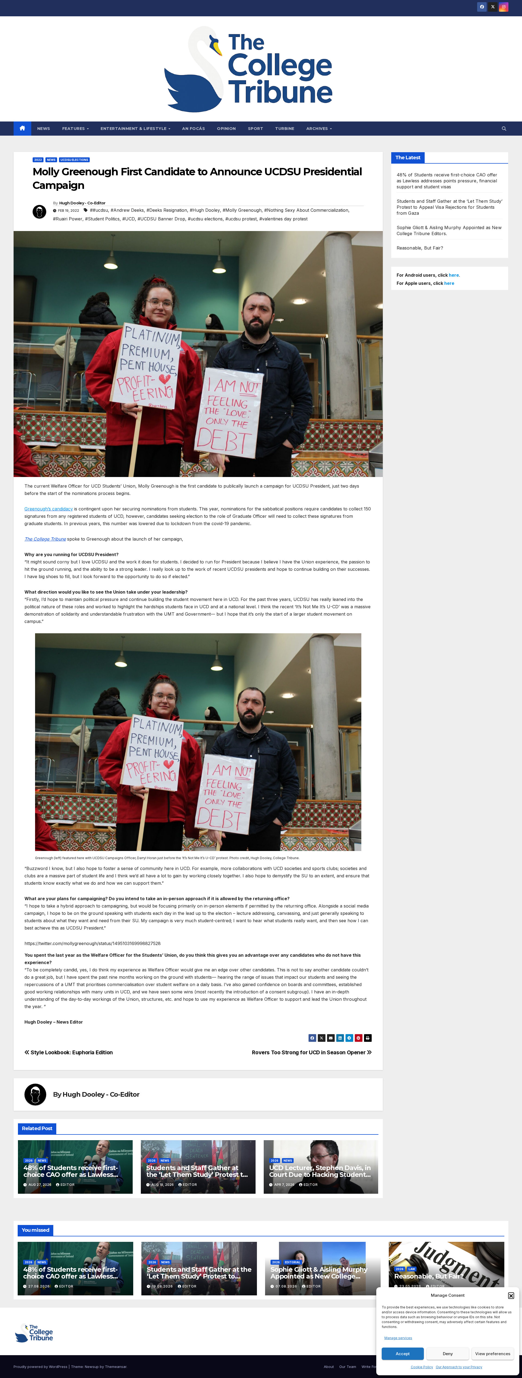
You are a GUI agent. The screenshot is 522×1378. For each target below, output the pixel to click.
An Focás (193, 128)
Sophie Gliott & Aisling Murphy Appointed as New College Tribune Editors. (319, 1276)
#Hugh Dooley (205, 210)
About (329, 1366)
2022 (38, 159)
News (43, 128)
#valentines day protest (283, 219)
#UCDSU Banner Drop (161, 219)
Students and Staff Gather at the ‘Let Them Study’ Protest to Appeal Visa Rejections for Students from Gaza (450, 207)
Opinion (226, 128)
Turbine (284, 128)
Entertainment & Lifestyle (134, 128)
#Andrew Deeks (127, 210)
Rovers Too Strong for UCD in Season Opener (309, 1052)
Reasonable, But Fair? (420, 248)
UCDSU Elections (74, 159)
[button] (511, 1295)
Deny (448, 1353)
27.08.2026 (39, 1286)
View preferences (492, 1353)
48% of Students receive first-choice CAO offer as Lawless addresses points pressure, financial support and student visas (447, 180)
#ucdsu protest (241, 219)
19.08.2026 (163, 1286)
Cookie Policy (422, 1367)
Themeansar (115, 1366)
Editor (68, 1185)
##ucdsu (99, 210)
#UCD (128, 219)
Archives (318, 128)
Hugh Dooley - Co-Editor (82, 203)
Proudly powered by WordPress (41, 1366)
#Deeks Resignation (167, 210)
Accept (403, 1353)
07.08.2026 (287, 1286)
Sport (255, 128)
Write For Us (372, 1366)
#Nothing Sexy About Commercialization (306, 210)
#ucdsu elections (205, 219)
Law (412, 1269)
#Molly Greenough (242, 210)
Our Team (347, 1366)
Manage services (398, 1338)
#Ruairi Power (67, 219)
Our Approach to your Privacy (459, 1367)
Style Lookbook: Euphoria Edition (71, 1052)
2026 (29, 1160)
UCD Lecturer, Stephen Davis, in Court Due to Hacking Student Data (320, 1174)
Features (74, 128)
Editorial (292, 1262)
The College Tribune (45, 539)
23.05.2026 (410, 1286)
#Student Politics (102, 219)
